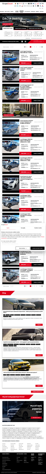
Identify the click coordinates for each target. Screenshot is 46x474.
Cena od (16, 34)
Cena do (20, 34)
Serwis (11, 11)
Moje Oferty (41, 1)
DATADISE (43, 472)
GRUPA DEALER (39, 472)
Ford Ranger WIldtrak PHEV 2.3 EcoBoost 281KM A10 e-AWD (26, 141)
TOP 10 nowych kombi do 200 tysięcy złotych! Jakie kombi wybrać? (20, 372)
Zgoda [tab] (8, 227)
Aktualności (27, 11)
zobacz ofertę (38, 63)
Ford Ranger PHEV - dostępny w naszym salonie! (26, 197)
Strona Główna (5, 14)
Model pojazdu (37, 31)
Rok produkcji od (37, 34)
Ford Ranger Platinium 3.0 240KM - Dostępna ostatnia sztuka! (26, 270)
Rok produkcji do (41, 34)
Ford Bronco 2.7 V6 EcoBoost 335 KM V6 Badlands (25, 253)
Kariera (37, 11)
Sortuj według (36, 40)
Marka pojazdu (17, 31)
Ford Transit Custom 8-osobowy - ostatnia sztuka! (26, 69)
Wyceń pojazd (17, 11)
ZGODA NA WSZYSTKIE (37, 248)
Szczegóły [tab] (23, 227)
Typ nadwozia (27, 31)
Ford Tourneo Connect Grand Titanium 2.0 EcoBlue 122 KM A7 (26, 122)
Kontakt (42, 11)
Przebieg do (30, 34)
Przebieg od (26, 34)
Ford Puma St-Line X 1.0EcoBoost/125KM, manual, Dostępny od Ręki (26, 178)
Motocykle (7, 11)
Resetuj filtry (28, 38)
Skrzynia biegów (7, 34)
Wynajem (33, 11)
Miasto (6, 31)
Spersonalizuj (22, 248)
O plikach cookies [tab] (38, 227)
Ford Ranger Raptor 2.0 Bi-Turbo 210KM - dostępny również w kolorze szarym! (26, 87)
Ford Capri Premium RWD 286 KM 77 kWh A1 (26, 52)
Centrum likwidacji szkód (21, 11)
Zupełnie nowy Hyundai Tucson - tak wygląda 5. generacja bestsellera (21, 342)
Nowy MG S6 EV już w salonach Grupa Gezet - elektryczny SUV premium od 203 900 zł (23, 312)
